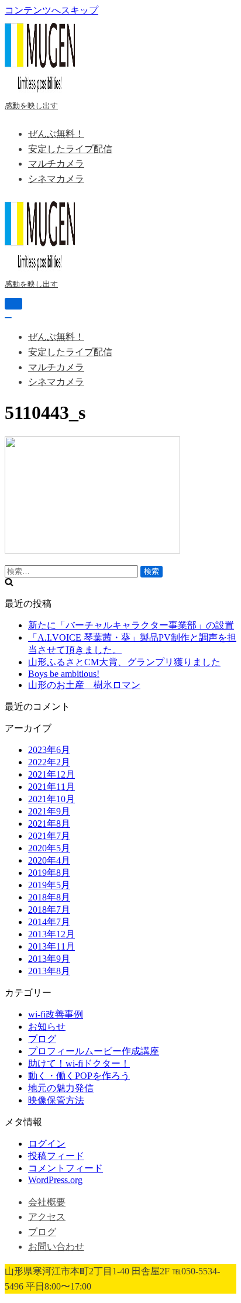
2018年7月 (49, 909)
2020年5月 (49, 848)
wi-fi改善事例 (55, 1014)
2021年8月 (49, 823)
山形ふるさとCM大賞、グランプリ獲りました (124, 662)
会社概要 (47, 1202)
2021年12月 (51, 774)
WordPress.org (55, 1180)
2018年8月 (49, 897)
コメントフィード (65, 1168)
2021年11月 (51, 787)
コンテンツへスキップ (51, 10)
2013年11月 (51, 946)
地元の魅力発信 (61, 1088)
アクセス (47, 1217)
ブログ (42, 1039)
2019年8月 (49, 873)
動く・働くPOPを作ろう (79, 1076)
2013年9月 (49, 959)
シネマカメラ (56, 179)
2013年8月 (49, 971)
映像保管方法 (56, 1100)
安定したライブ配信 (70, 149)
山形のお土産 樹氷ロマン (84, 685)
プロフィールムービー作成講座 (93, 1051)
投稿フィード (56, 1156)
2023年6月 (49, 750)
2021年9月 (49, 811)
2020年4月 (49, 860)
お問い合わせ (56, 1247)
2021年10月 (51, 799)
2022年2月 (49, 762)
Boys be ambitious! (63, 674)
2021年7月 (49, 836)
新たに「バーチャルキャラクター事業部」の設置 (131, 625)
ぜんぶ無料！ (56, 134)
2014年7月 (49, 922)
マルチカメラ (56, 164)
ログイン (47, 1144)
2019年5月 (49, 885)
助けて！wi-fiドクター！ (79, 1063)
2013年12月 (51, 934)
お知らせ (47, 1027)
